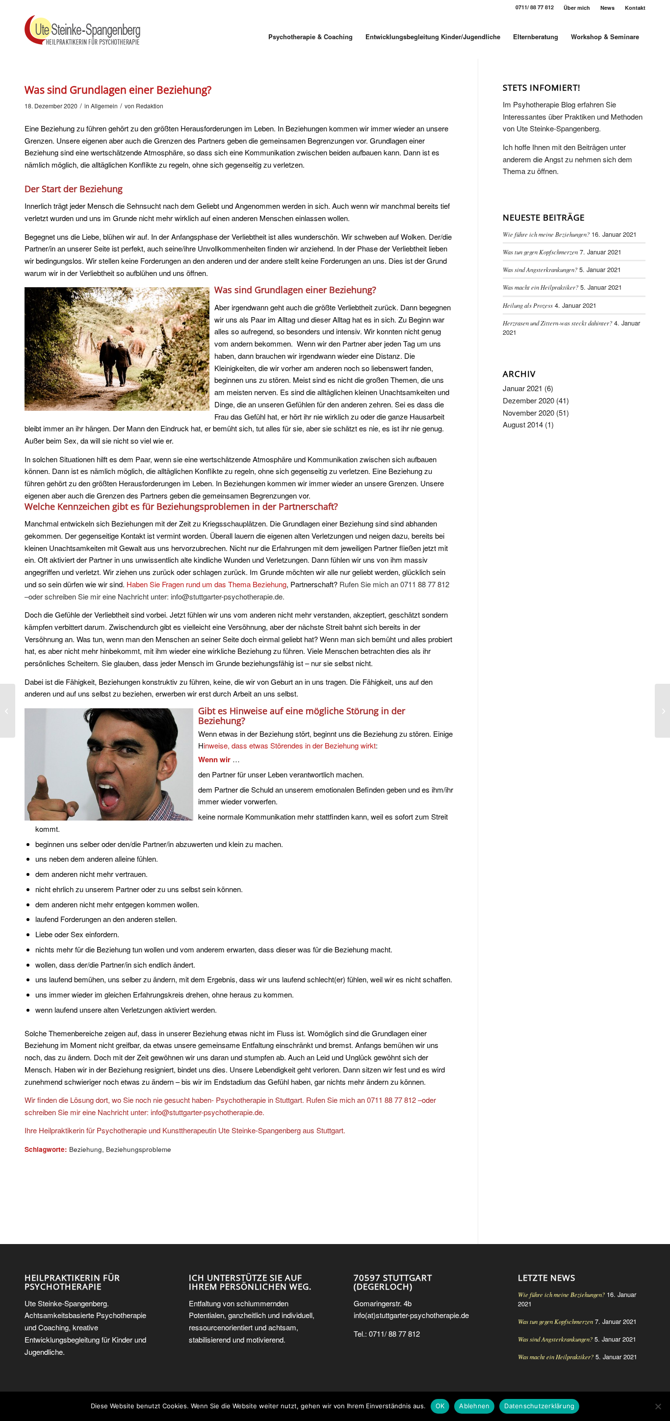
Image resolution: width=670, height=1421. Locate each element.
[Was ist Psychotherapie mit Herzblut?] (7, 711)
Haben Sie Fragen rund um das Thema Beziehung (205, 584)
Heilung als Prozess (528, 305)
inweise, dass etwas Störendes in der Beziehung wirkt (290, 745)
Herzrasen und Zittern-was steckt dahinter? (557, 323)
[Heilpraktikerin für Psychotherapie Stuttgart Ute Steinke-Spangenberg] (82, 36)
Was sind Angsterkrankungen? (540, 269)
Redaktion (149, 105)
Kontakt (635, 7)
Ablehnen (474, 1406)
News (607, 7)
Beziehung (85, 1149)
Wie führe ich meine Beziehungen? (546, 234)
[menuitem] (577, 7)
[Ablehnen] (658, 1406)
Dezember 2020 (528, 400)
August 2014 (523, 424)
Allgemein (104, 105)
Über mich (577, 7)
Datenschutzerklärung (539, 1406)
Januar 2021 (522, 388)
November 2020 (528, 412)
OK (440, 1406)
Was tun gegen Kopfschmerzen (540, 252)
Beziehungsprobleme (138, 1149)
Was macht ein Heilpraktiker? (540, 287)
